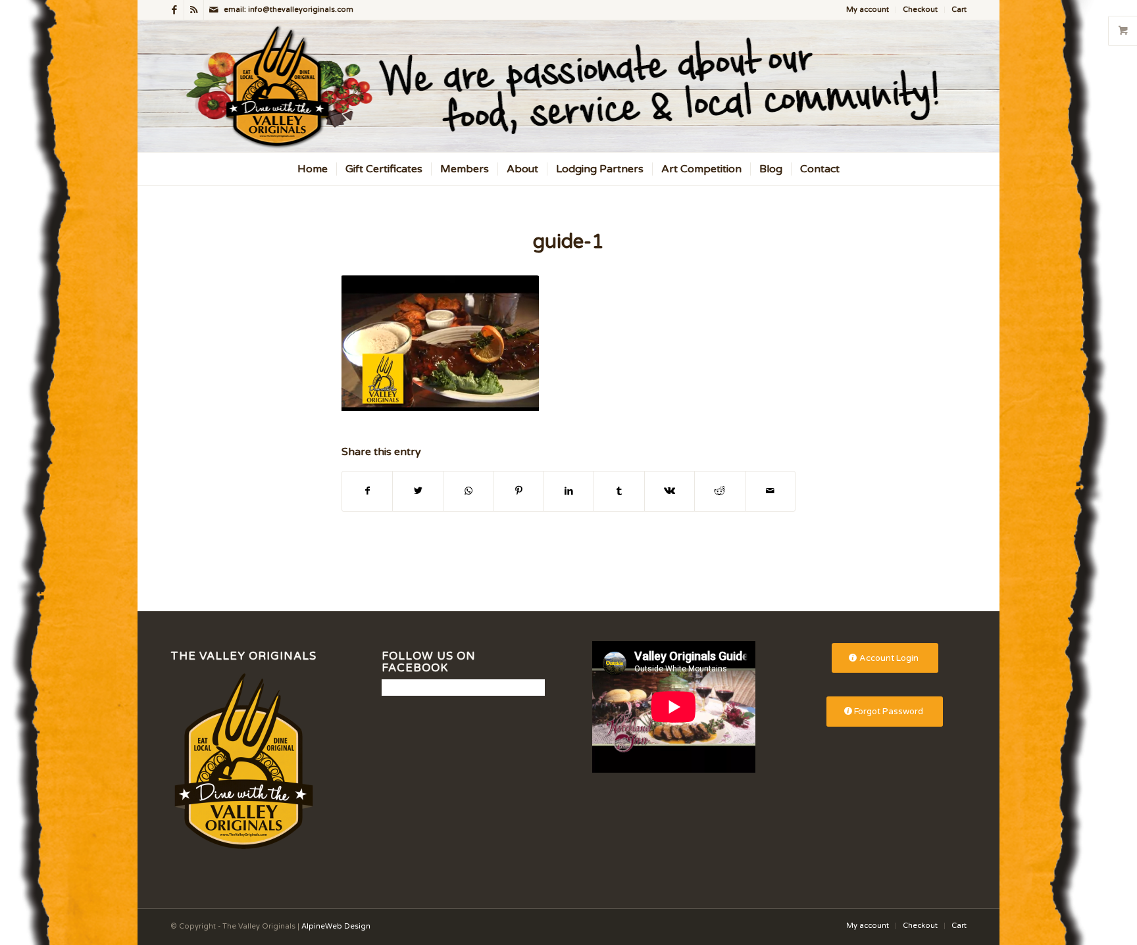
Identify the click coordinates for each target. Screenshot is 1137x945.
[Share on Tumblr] (619, 491)
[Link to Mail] (214, 10)
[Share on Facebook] (367, 491)
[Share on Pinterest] (518, 491)
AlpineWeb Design (335, 926)
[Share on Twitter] (417, 491)
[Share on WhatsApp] (468, 491)
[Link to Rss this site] (193, 10)
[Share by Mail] (770, 491)
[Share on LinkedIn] (569, 491)
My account (867, 9)
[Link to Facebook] (174, 10)
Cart (959, 9)
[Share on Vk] (669, 491)
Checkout (920, 9)
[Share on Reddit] (719, 491)
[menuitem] (868, 10)
